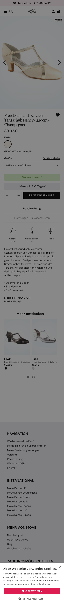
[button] (32, 599)
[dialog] (32, 584)
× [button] (60, 567)
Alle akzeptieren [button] (32, 591)
